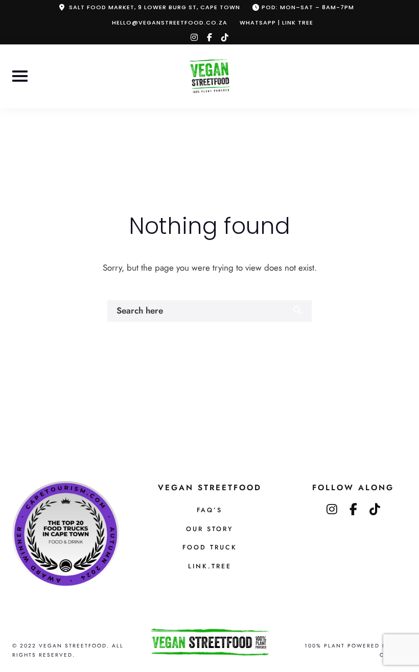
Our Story (209, 529)
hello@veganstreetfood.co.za (169, 22)
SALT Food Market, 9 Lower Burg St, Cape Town (154, 7)
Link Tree (297, 22)
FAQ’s (209, 510)
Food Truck (209, 547)
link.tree (209, 566)
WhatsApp (258, 22)
